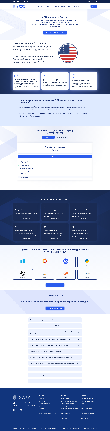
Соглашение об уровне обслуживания (89, 428)
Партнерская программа (45, 403)
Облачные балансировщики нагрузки (70, 408)
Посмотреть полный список (55, 285)
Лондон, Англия (20, 210)
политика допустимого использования (71, 428)
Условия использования (37, 428)
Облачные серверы (65, 398)
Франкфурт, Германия (79, 230)
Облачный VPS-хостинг (66, 416)
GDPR (60, 428)
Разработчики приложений (87, 413)
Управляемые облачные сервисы (89, 398)
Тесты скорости (26, 218)
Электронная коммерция (87, 416)
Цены (69, 6)
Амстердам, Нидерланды (52, 210)
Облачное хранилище (66, 411)
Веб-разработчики (85, 411)
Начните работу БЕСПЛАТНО (55, 308)
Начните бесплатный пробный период (55, 32)
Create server (55, 156)
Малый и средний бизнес (87, 406)
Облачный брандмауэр (66, 406)
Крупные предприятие (86, 408)
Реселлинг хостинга (65, 413)
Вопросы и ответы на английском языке (48, 413)
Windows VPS (64, 418)
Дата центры (16, 1)
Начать (94, 6)
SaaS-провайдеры (85, 418)
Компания (76, 6)
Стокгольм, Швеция (50, 230)
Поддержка (26, 1)
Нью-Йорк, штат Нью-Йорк (81, 210)
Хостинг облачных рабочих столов (69, 401)
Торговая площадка (59, 6)
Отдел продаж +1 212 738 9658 (23, 403)
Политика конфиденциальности (50, 428)
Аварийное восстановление (87, 401)
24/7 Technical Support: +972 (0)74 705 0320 (26, 405)
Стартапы (83, 403)
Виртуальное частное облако (68, 403)
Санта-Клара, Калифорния (23, 230)
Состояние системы (43, 411)
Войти (90, 1)
